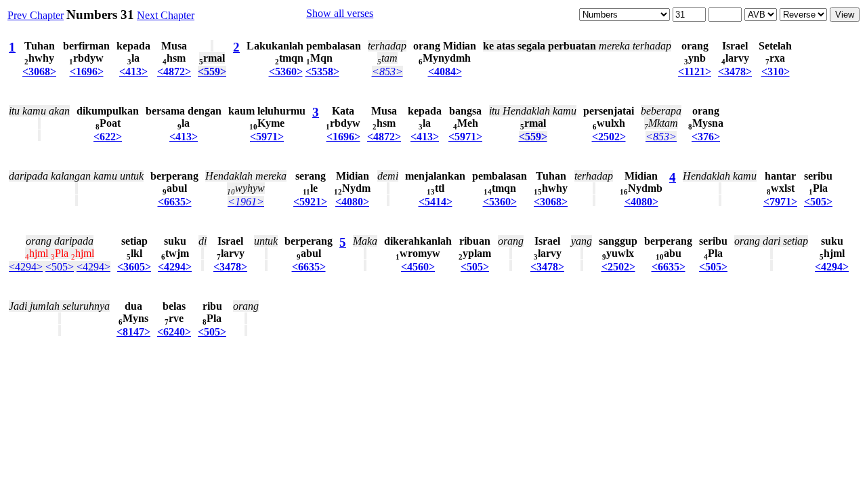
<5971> (267, 136)
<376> (706, 136)
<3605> (134, 266)
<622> (107, 136)
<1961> (246, 201)
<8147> (133, 332)
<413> (133, 71)
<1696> (87, 71)
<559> (212, 71)
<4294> (26, 266)
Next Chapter (165, 15)
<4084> (445, 71)
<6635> (175, 201)
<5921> (310, 201)
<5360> (286, 71)
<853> (387, 71)
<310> (775, 71)
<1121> (694, 71)
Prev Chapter (35, 15)
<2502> (609, 136)
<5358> (322, 71)
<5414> (435, 201)
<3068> (39, 71)
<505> (818, 201)
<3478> (735, 71)
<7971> (780, 201)
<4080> (352, 201)
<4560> (418, 266)
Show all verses (339, 13)
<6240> (174, 332)
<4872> (174, 71)
